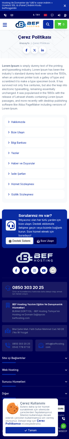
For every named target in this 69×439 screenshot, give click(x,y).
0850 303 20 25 (28, 287)
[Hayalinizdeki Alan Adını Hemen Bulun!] (48, 24)
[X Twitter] (25, 270)
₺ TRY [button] (36, 14)
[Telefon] (5, 14)
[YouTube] (43, 270)
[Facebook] (16, 270)
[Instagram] (34, 270)
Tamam (32, 430)
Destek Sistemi (21, 240)
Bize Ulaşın (47, 240)
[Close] (65, 5)
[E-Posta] (12, 14)
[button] (45, 14)
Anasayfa (24, 43)
